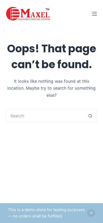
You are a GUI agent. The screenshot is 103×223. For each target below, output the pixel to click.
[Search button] (90, 115)
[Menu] (94, 13)
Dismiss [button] (91, 213)
